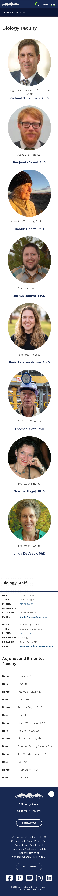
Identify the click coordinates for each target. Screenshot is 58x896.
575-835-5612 (26, 633)
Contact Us (29, 823)
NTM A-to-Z (39, 857)
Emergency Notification (24, 849)
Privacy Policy (33, 841)
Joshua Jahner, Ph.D (29, 295)
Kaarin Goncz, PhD (29, 229)
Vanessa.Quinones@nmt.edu (36, 646)
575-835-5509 (26, 604)
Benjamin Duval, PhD (29, 162)
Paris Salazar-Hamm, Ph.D (29, 362)
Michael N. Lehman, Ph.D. (29, 98)
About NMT (36, 845)
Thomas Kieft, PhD (29, 429)
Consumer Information (24, 837)
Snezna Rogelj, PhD (29, 491)
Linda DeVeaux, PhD (29, 553)
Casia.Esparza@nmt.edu (33, 617)
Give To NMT (29, 866)
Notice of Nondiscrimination (25, 855)
